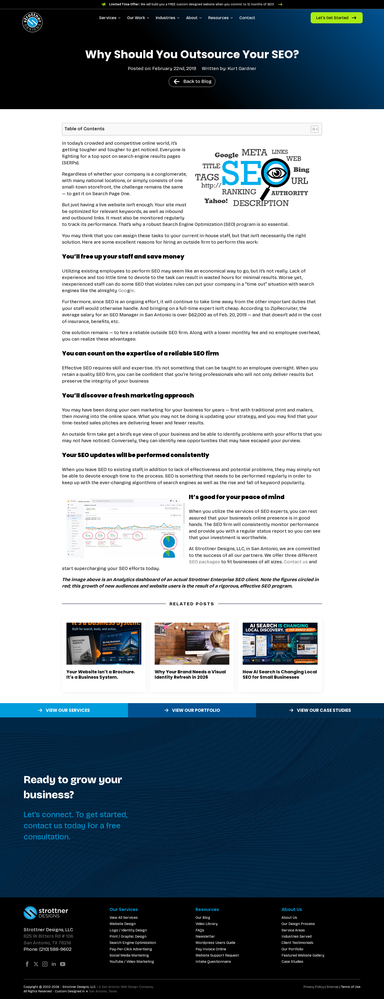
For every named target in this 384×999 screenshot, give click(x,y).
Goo (122, 290)
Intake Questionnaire (213, 961)
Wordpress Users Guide (215, 943)
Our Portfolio (292, 949)
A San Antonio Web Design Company (126, 987)
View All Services (124, 917)
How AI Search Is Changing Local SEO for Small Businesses (280, 674)
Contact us (296, 562)
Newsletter (205, 936)
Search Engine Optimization (133, 943)
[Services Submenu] (120, 17)
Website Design (123, 924)
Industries (165, 17)
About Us (289, 917)
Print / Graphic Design (128, 936)
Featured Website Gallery (303, 955)
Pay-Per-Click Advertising (131, 949)
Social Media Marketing (129, 955)
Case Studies (292, 961)
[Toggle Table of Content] (312, 129)
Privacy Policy (314, 987)
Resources (218, 17)
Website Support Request (217, 955)
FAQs (200, 930)
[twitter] (36, 964)
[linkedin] (53, 964)
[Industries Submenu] (179, 17)
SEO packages (204, 562)
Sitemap (332, 987)
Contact (247, 17)
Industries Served (297, 936)
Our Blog (203, 917)
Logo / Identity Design (128, 930)
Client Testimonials (297, 943)
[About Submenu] (201, 17)
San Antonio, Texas (103, 991)
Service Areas (293, 930)
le (132, 290)
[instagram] (44, 964)
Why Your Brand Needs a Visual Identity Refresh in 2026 (190, 674)
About (192, 17)
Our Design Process (298, 924)
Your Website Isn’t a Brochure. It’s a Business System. (100, 674)
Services (107, 17)
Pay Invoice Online (211, 949)
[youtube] (62, 964)
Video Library (207, 924)
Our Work (136, 17)
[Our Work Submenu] (148, 17)
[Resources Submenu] (232, 17)
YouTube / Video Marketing (132, 961)
